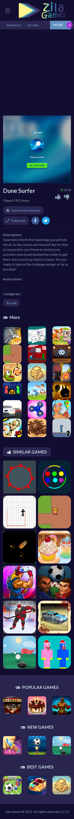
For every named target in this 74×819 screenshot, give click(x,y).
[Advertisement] (37, 72)
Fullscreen (18, 220)
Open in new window (25, 210)
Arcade (11, 303)
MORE (58, 25)
